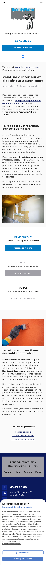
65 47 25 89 (23, 40)
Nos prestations (31, 67)
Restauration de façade (23, 436)
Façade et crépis (23, 432)
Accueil (18, 67)
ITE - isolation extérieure (23, 439)
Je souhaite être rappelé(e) (23, 299)
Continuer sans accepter (11, 544)
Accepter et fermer (24, 559)
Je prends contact (23, 273)
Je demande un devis (23, 48)
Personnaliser (24, 553)
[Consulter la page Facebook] (23, 56)
